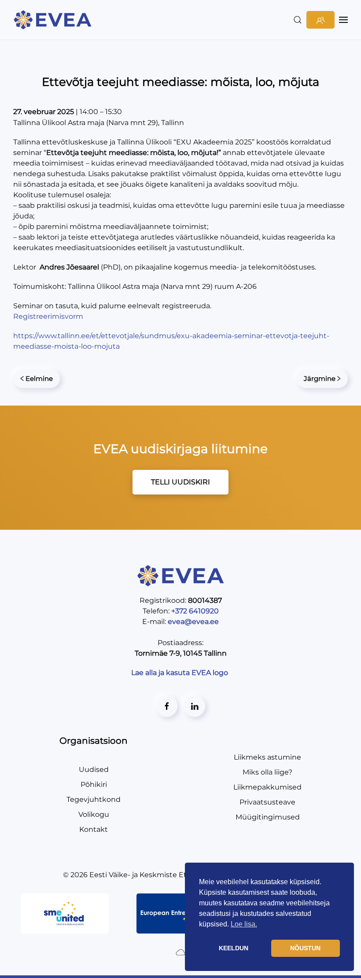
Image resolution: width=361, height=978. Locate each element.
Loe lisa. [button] (244, 924)
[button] (297, 20)
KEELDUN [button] (233, 948)
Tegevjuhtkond (93, 799)
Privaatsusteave (267, 802)
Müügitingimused (268, 817)
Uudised (94, 769)
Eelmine (39, 378)
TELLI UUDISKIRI (180, 482)
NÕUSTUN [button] (305, 948)
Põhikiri (94, 784)
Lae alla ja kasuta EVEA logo (180, 672)
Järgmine (319, 378)
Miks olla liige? (267, 772)
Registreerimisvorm (48, 316)
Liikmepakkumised (267, 787)
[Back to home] (54, 20)
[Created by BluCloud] (180, 952)
